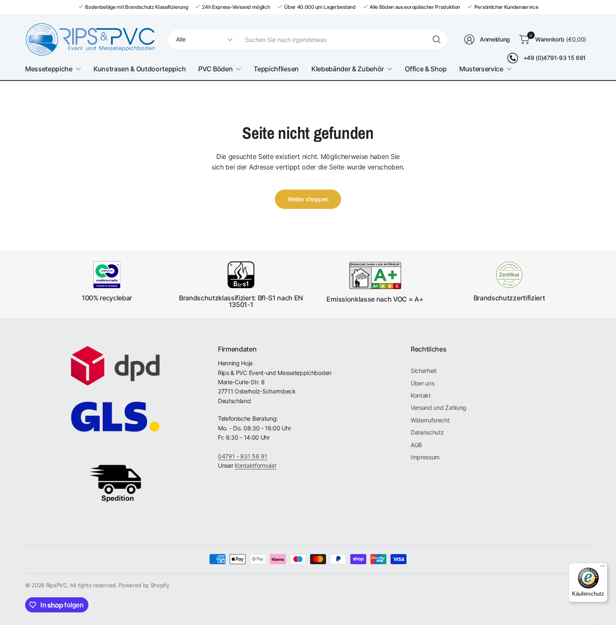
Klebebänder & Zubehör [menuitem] (347, 69)
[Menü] (603, 568)
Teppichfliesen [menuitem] (276, 69)
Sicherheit (424, 370)
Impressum (425, 457)
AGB (416, 444)
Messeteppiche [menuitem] (48, 69)
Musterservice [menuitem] (481, 69)
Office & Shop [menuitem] (426, 69)
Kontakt (421, 395)
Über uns (422, 383)
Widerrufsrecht (430, 420)
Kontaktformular (255, 465)
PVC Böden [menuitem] (215, 69)
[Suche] (436, 39)
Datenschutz (427, 432)
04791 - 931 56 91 (242, 456)
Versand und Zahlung (438, 407)
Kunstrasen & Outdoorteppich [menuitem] (139, 69)
